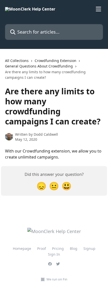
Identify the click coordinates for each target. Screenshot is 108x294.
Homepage (22, 248)
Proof (41, 248)
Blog (73, 248)
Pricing (58, 248)
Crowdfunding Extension (55, 60)
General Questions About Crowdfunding (39, 66)
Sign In (54, 254)
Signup (89, 248)
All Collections (17, 60)
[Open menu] (98, 9)
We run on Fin (56, 279)
